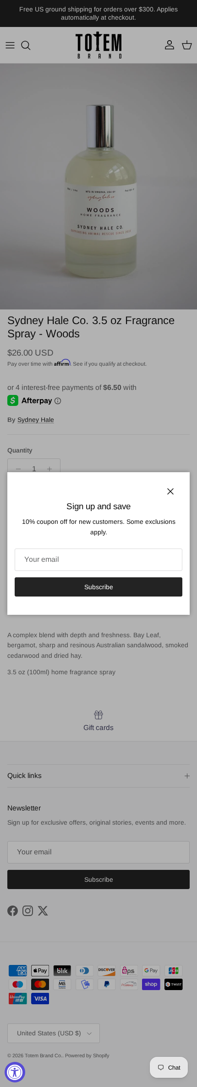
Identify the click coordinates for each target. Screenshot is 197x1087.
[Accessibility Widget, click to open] (15, 1072)
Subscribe (98, 587)
